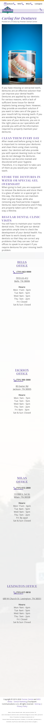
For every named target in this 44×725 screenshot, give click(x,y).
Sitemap (37, 704)
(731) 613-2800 (23, 487)
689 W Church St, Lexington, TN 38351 (22, 598)
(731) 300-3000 (23, 379)
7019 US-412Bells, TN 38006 (22, 279)
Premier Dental (27, 699)
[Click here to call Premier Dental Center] (14, 4)
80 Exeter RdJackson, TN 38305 (22, 387)
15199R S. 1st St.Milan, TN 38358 (22, 495)
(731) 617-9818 (23, 592)
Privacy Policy (22, 706)
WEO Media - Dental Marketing (24, 700)
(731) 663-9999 (23, 271)
